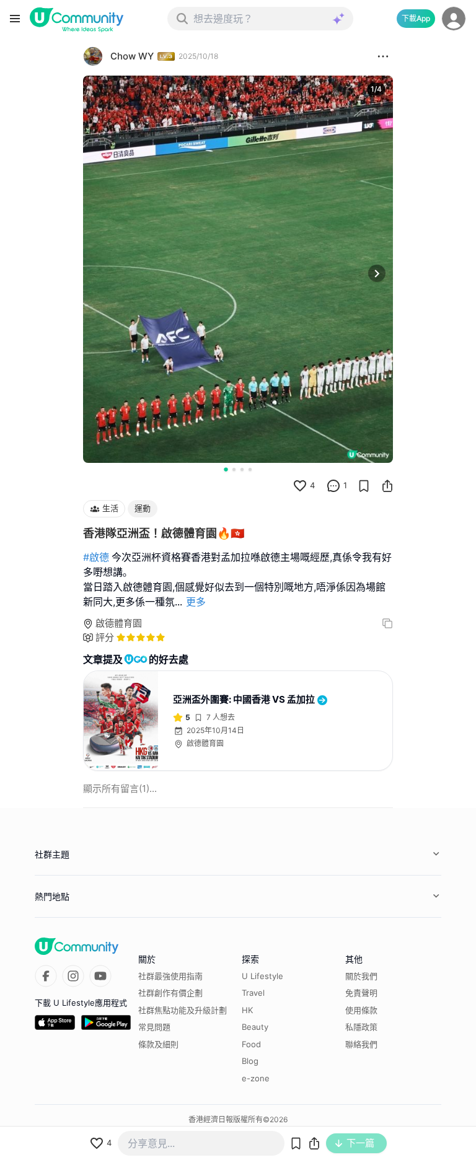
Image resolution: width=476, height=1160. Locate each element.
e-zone (256, 1078)
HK (247, 1010)
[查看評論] (333, 485)
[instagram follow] (73, 976)
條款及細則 (158, 1044)
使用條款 (361, 1010)
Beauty (255, 1027)
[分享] (387, 485)
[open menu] (15, 18)
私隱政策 (361, 1027)
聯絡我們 (361, 1044)
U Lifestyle (262, 976)
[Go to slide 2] (234, 469)
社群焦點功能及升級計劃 (182, 1010)
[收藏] (363, 485)
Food (251, 1044)
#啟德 (96, 557)
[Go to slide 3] (242, 469)
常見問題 (154, 1027)
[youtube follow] (100, 976)
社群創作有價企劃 (170, 993)
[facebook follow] (46, 976)
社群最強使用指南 (170, 976)
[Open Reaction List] (383, 56)
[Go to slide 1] (225, 469)
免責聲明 (361, 993)
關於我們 (361, 976)
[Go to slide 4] (250, 469)
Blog (250, 1061)
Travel (253, 993)
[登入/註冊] (453, 18)
